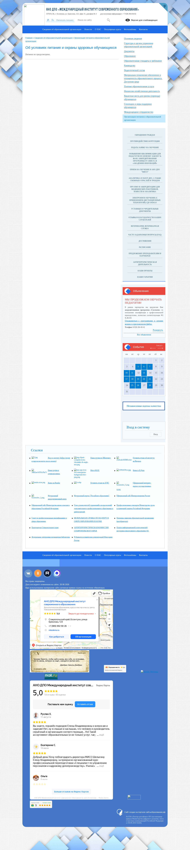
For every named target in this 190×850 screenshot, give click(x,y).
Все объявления (144, 335)
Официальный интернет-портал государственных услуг (134, 486)
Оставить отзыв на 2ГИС (99, 483)
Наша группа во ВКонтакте (100, 458)
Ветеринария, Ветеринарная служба (145, 227)
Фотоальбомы (130, 29)
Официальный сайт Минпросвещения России (133, 496)
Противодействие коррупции (145, 141)
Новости (88, 29)
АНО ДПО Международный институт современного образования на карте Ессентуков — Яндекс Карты (71, 797)
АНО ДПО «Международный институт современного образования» (92, 9)
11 (132, 373)
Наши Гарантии (145, 277)
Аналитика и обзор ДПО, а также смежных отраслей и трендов (145, 179)
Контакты (143, 29)
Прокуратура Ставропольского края (45, 528)
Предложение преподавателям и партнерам (145, 254)
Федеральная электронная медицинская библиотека (51, 537)
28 (150, 385)
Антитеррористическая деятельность (145, 263)
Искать (108, 20)
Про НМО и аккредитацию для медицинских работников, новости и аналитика (145, 189)
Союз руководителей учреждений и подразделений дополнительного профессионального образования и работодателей (93, 508)
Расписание (145, 247)
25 (132, 385)
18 (132, 379)
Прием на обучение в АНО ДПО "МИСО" (145, 171)
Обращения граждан (145, 135)
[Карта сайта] (53, 20)
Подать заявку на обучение (145, 147)
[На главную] (48, 20)
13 (144, 373)
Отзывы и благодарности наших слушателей (145, 218)
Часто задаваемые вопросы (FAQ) (145, 235)
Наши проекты (145, 271)
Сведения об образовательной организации (53, 38)
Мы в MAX (94, 470)
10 (126, 373)
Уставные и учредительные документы (145, 210)
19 (138, 379)
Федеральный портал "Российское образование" (91, 496)
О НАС (98, 29)
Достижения (145, 241)
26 (138, 385)
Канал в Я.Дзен (138, 470)
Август (159, 345)
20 (144, 379)
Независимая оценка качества (144, 405)
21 (150, 379)
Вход (155, 434)
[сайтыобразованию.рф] (163, 7)
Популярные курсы (112, 29)
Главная (29, 38)
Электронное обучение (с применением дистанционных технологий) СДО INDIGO (145, 200)
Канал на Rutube (54, 483)
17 (126, 379)
